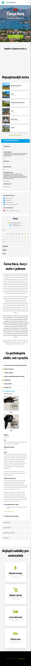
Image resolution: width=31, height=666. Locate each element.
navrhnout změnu (9, 511)
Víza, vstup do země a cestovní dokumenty (15, 365)
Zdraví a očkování (9, 369)
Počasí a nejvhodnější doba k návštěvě (14, 376)
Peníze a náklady (8, 372)
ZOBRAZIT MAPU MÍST (16, 36)
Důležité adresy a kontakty (11, 516)
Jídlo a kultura (8, 383)
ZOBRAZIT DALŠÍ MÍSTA (15, 135)
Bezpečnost (7, 380)
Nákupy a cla (7, 387)
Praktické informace (9, 391)
